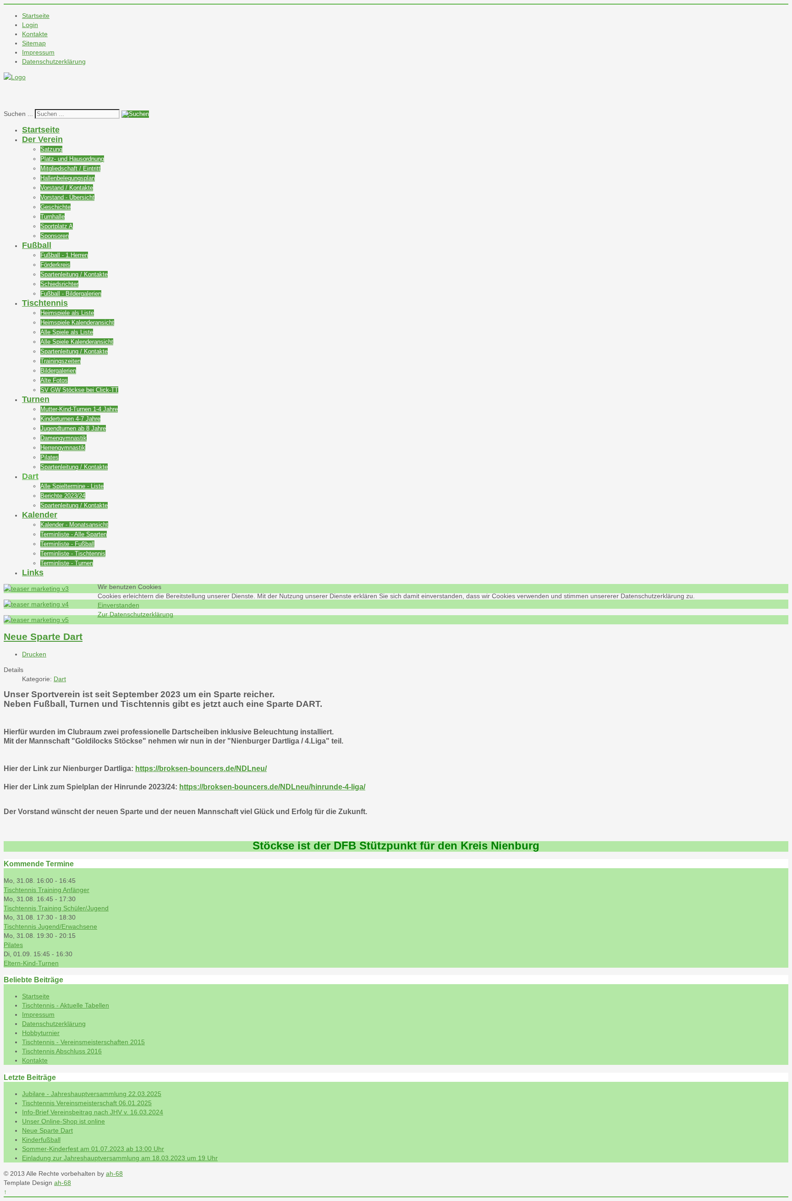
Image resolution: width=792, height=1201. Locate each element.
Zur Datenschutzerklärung (135, 614)
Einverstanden (118, 605)
